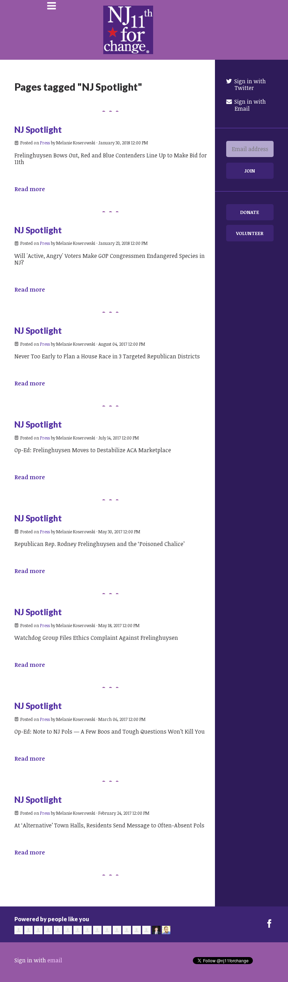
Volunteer (249, 233)
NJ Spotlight (38, 129)
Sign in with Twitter (249, 84)
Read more (29, 189)
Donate (249, 212)
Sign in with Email (249, 105)
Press (45, 142)
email (54, 960)
